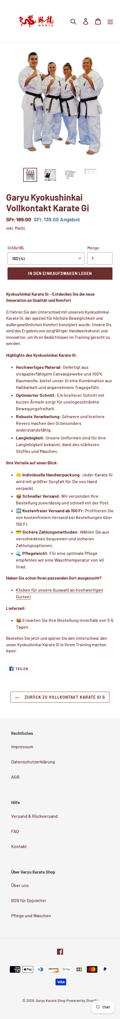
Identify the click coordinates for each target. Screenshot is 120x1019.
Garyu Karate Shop (51, 1000)
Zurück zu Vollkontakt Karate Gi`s (64, 697)
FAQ (15, 831)
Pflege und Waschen (31, 915)
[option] (30, 174)
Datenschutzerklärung (33, 761)
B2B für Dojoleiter (28, 900)
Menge (93, 248)
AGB (15, 776)
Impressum (22, 746)
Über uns (20, 885)
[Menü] (110, 21)
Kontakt (19, 846)
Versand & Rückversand (34, 816)
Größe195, (16, 248)
